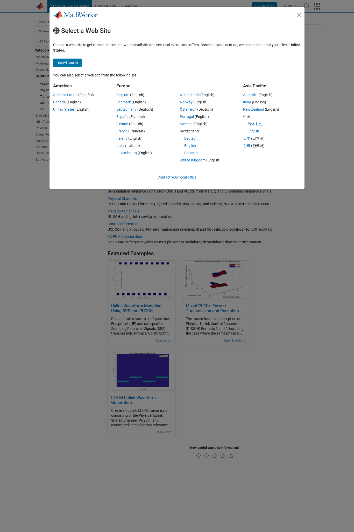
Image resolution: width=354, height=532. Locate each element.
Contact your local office (177, 177)
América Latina (65, 95)
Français (191, 153)
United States (64, 109)
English (190, 146)
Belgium (122, 95)
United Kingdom (193, 160)
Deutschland (126, 109)
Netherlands (190, 95)
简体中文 (254, 124)
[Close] (299, 14)
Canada (59, 102)
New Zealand (253, 109)
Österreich (188, 109)
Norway (186, 102)
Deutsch (190, 138)
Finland (122, 124)
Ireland (122, 138)
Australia (250, 95)
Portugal (187, 117)
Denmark (123, 102)
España (122, 117)
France (122, 131)
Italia (120, 146)
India (247, 102)
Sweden (186, 124)
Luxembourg (126, 153)
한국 (246, 146)
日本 (246, 138)
